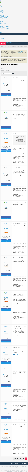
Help (12, 463)
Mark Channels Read (12, 46)
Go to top (24, 463)
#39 (25, 326)
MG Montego (2, 29)
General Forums (10, 49)
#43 (25, 424)
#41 (25, 369)
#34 (25, 167)
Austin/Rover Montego (4, 28)
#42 (25, 403)
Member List (19, 46)
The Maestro (2, 7)
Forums (3, 43)
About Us (2, 15)
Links (1, 32)
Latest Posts (3, 46)
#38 (25, 292)
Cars (1, 6)
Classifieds (2, 10)
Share (7, 149)
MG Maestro (2, 27)
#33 (25, 133)
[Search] (13, 73)
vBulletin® (20, 469)
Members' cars (18, 49)
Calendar (26, 46)
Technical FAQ (3, 23)
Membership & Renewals (5, 20)
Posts (2, 68)
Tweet (7, 95)
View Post (18, 137)
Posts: (4, 92)
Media (1, 25)
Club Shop (2, 14)
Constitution (2, 18)
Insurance (2, 11)
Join (0, 22)
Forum (1, 21)
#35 (25, 202)
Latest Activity (5, 70)
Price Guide (2, 12)
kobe (6, 117)
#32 (25, 112)
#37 (25, 257)
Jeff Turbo (5, 83)
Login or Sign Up (22, 33)
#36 (25, 223)
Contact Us (17, 463)
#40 (25, 347)
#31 (25, 77)
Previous (16, 458)
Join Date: (4, 90)
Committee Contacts (4, 16)
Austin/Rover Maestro (4, 26)
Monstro (1, 31)
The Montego (3, 9)
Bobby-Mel (5, 331)
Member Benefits (3, 17)
